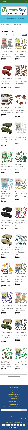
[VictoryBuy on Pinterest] (25, 418)
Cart (25, 1)
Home (2, 24)
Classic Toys (8, 24)
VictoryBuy (10, 422)
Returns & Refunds (14, 396)
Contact (5, 416)
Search (14, 390)
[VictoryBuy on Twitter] (21, 418)
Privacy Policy (12, 416)
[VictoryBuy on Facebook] (23, 418)
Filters (24, 34)
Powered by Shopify (18, 422)
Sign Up (24, 410)
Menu (4, 1)
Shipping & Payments (14, 394)
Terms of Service (19, 416)
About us (14, 392)
